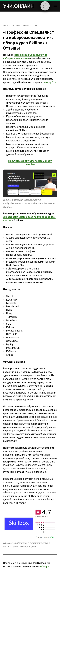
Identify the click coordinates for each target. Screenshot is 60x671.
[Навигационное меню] (55, 6)
